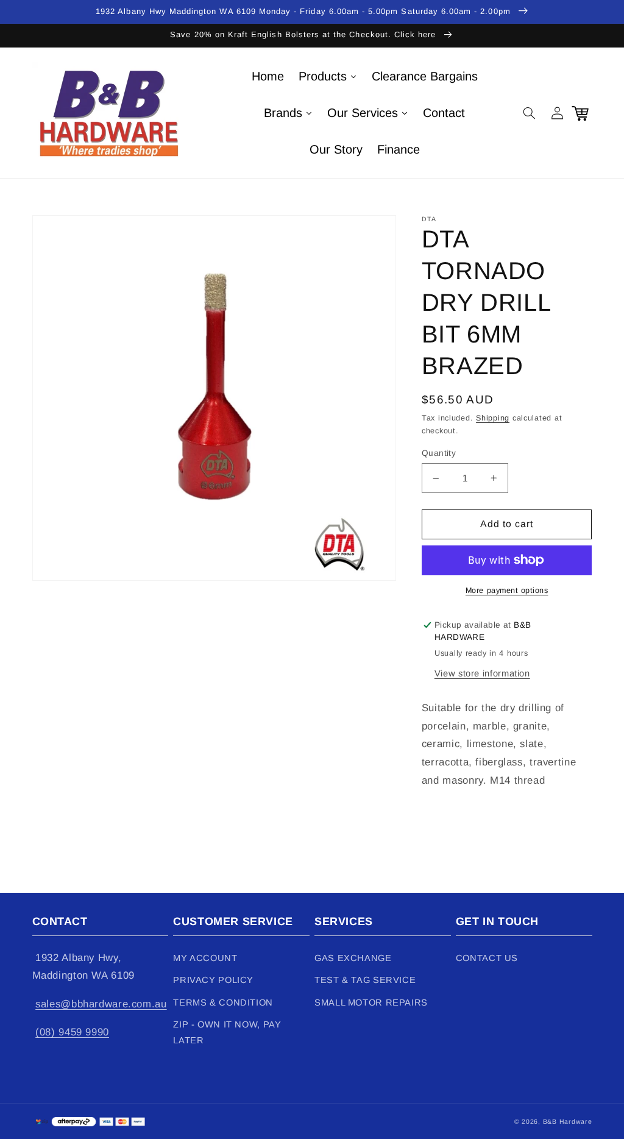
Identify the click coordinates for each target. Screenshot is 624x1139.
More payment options (507, 590)
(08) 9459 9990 (72, 1032)
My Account (205, 958)
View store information (482, 673)
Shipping (492, 418)
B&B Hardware (567, 1121)
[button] (530, 113)
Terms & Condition (223, 1002)
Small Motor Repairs (371, 1002)
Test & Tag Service (365, 980)
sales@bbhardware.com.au (101, 1004)
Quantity (439, 453)
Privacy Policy (213, 980)
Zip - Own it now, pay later (227, 1032)
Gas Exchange (353, 958)
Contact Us (487, 958)
